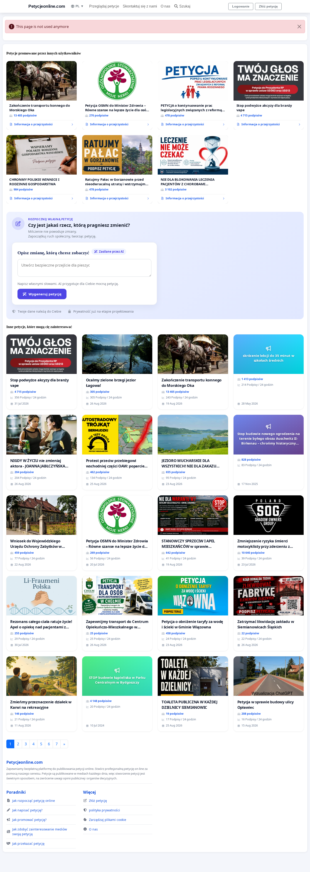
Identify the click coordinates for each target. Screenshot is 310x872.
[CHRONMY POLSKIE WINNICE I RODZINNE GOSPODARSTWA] (41, 169)
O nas (165, 6)
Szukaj (184, 6)
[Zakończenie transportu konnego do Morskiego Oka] (41, 95)
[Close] (299, 26)
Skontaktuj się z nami (140, 6)
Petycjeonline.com (46, 6)
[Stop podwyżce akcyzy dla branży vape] (269, 95)
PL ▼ (80, 6)
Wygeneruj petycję (45, 294)
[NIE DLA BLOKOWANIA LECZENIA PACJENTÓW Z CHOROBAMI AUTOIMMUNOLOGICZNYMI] (193, 169)
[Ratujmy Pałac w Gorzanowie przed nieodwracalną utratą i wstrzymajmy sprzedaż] (117, 169)
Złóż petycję (268, 6)
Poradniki (16, 792)
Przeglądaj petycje (104, 6)
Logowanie (240, 6)
